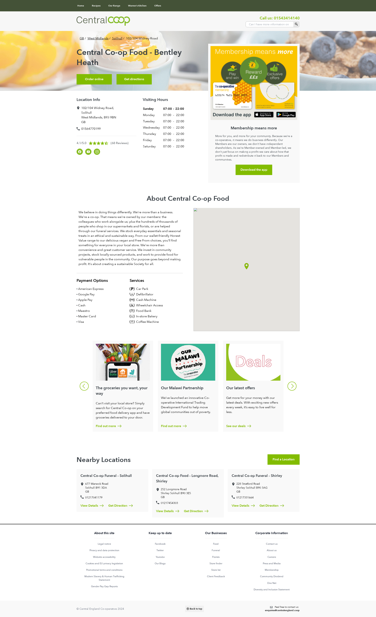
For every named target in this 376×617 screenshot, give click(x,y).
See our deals (236, 426)
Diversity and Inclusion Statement (272, 589)
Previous (84, 386)
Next (291, 386)
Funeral (216, 550)
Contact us (271, 544)
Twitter (160, 550)
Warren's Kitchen (137, 5)
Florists (216, 557)
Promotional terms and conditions (104, 570)
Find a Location (284, 459)
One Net (271, 583)
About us (272, 550)
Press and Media (272, 563)
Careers (272, 557)
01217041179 (93, 497)
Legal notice (104, 544)
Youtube (160, 557)
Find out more (106, 426)
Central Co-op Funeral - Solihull (106, 475)
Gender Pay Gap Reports (104, 586)
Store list (216, 570)
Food (216, 544)
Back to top (196, 608)
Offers (157, 5)
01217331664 (245, 497)
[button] (246, 266)
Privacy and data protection (104, 550)
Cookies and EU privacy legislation (104, 563)
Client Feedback (216, 576)
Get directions (134, 79)
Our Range (114, 5)
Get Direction (117, 506)
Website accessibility (104, 557)
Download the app (253, 170)
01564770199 (91, 129)
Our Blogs (160, 563)
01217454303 (169, 502)
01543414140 (287, 18)
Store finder (216, 563)
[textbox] (282, 608)
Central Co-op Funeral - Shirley (257, 475)
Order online (94, 79)
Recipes (96, 5)
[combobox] (273, 24)
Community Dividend (271, 576)
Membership (272, 570)
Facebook (160, 544)
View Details (89, 506)
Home (80, 5)
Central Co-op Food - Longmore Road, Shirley (187, 478)
